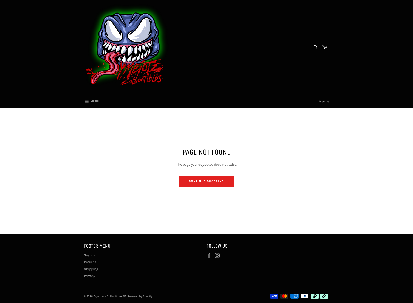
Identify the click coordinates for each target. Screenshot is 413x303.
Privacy (89, 276)
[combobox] (315, 47)
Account (324, 101)
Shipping (91, 269)
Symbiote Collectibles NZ (110, 296)
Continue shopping (206, 181)
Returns (90, 262)
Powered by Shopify (140, 296)
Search (89, 255)
